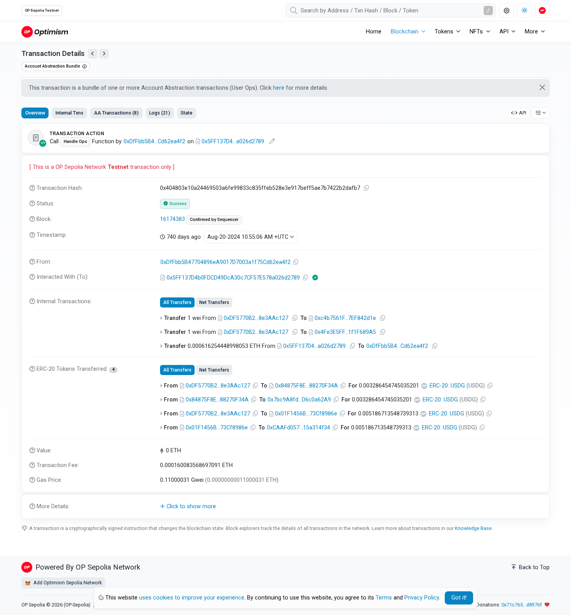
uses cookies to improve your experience (191, 597)
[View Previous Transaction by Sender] (92, 54)
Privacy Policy (421, 597)
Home (373, 31)
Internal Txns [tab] (70, 113)
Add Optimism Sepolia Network (67, 582)
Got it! (459, 597)
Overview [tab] (35, 113)
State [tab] (186, 113)
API (522, 113)
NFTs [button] (476, 31)
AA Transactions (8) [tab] (116, 113)
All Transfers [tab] (177, 302)
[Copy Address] (295, 262)
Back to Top (533, 567)
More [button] (531, 31)
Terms (384, 597)
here (278, 88)
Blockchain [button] (404, 31)
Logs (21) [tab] (159, 113)
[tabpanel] (285, 321)
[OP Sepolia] (44, 32)
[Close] (542, 87)
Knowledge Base (473, 528)
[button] (285, 507)
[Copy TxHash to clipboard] (366, 188)
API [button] (504, 31)
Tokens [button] (444, 31)
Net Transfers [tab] (214, 302)
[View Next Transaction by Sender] (104, 54)
